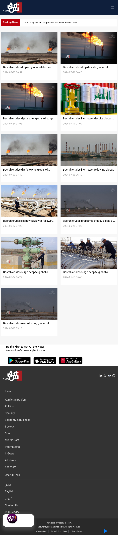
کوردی (8, 499)
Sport (8, 433)
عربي (8, 485)
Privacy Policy (76, 531)
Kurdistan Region (15, 399)
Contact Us (11, 505)
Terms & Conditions (59, 531)
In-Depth (10, 453)
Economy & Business (17, 419)
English (9, 492)
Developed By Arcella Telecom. (59, 523)
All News (10, 460)
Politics (9, 406)
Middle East (12, 440)
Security (10, 413)
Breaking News (10, 22)
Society (9, 426)
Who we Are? (41, 531)
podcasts (10, 467)
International (12, 446)
